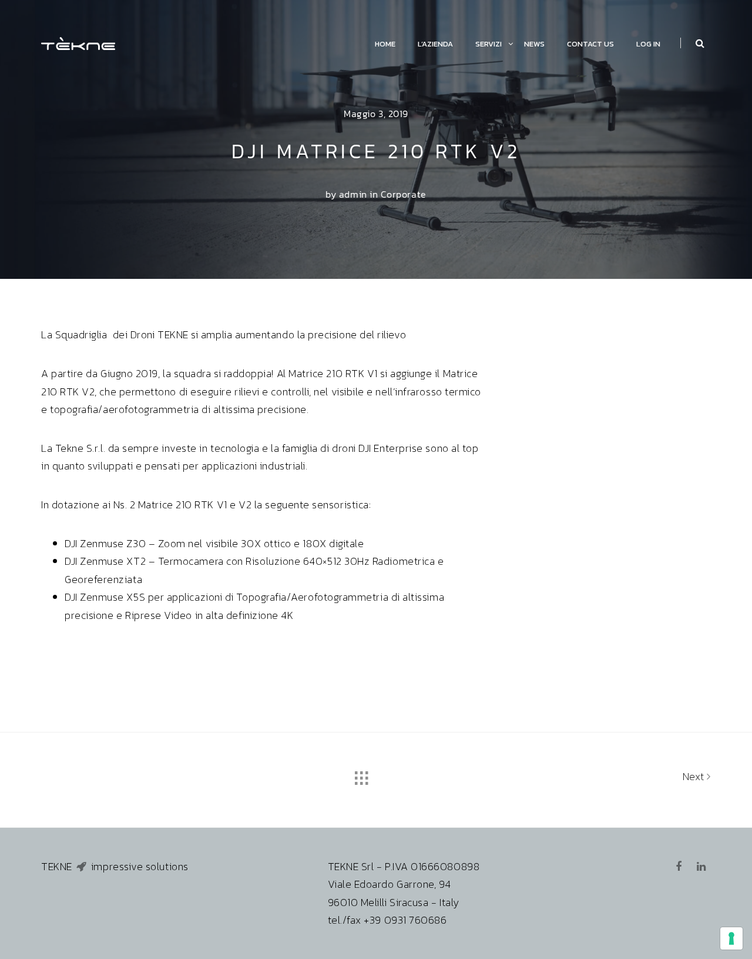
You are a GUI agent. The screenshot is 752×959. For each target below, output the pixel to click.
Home (385, 43)
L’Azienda (435, 43)
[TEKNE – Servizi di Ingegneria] (78, 41)
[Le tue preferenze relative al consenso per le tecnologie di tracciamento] (731, 938)
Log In (648, 43)
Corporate (404, 194)
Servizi (488, 43)
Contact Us (590, 43)
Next (695, 776)
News (534, 43)
